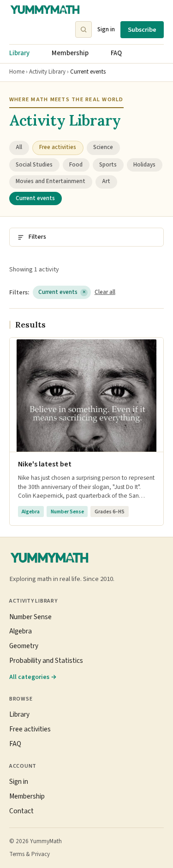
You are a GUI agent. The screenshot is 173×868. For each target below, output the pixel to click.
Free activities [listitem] (57, 147)
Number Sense (30, 617)
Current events (62, 292)
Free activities (30, 729)
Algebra (20, 631)
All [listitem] (19, 147)
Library (19, 53)
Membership (70, 53)
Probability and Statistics (46, 660)
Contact (21, 811)
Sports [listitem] (108, 165)
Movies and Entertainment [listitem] (50, 181)
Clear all (105, 292)
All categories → (33, 677)
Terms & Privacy (29, 854)
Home (16, 72)
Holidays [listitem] (144, 165)
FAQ (116, 53)
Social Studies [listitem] (34, 165)
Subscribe (142, 29)
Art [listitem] (106, 181)
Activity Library (47, 72)
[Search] (83, 29)
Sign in (106, 29)
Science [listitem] (103, 147)
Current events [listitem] (35, 198)
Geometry (23, 646)
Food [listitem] (76, 165)
